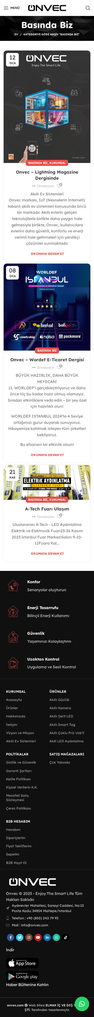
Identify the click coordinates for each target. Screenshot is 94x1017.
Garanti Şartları (19, 771)
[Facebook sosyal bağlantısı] (10, 937)
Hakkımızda (15, 716)
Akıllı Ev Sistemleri (21, 741)
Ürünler (12, 708)
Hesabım (13, 829)
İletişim (11, 724)
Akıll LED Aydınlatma (66, 741)
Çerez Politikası (18, 808)
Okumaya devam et (47, 253)
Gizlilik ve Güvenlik (21, 762)
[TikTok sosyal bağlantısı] (65, 937)
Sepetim (12, 854)
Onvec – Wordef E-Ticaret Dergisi (47, 359)
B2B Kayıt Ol (16, 863)
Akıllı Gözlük (59, 700)
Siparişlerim (15, 838)
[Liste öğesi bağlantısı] (47, 918)
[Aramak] (88, 8)
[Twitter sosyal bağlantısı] (19, 937)
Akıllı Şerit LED (61, 716)
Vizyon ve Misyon (20, 733)
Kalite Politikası (18, 779)
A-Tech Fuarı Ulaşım (47, 509)
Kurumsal (57, 163)
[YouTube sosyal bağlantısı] (38, 937)
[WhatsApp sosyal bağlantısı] (56, 937)
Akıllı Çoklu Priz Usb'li (66, 733)
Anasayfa (14, 700)
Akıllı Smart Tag (62, 724)
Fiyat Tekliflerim (19, 846)
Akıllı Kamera (60, 708)
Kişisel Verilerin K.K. (22, 787)
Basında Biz (37, 163)
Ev (16, 34)
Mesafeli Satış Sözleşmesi (17, 797)
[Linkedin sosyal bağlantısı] (47, 937)
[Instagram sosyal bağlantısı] (29, 937)
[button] (82, 1004)
